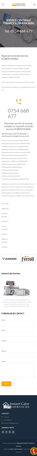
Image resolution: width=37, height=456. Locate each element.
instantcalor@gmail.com (11, 423)
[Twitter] (2, 431)
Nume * (3, 320)
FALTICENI (4, 203)
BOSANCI (4, 213)
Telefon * (4, 341)
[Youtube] (13, 431)
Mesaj (3, 361)
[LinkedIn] (9, 431)
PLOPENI (4, 242)
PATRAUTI (4, 221)
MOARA (4, 216)
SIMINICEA (5, 208)
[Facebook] (6, 431)
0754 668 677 (18, 113)
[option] (9, 258)
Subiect (3, 351)
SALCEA (4, 226)
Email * (3, 330)
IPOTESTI (4, 229)
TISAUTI (4, 234)
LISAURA (4, 247)
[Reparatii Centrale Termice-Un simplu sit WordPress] (18, 4)
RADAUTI (4, 239)
